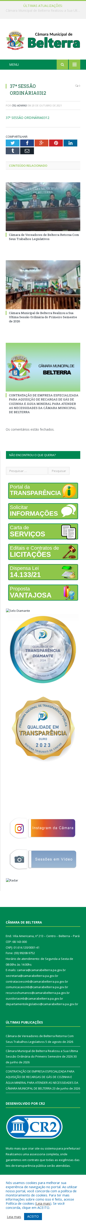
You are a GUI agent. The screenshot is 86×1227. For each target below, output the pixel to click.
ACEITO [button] (33, 1216)
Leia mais (43, 1203)
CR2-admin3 (19, 105)
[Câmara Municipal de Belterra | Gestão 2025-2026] (43, 40)
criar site (34, 1148)
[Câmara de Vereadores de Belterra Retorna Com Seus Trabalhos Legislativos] (43, 206)
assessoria (37, 1154)
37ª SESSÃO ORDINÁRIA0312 (27, 117)
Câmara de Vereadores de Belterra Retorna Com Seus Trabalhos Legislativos (44, 237)
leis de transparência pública (26, 1166)
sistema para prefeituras (62, 1148)
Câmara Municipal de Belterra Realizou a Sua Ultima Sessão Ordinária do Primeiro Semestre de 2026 (44, 11)
